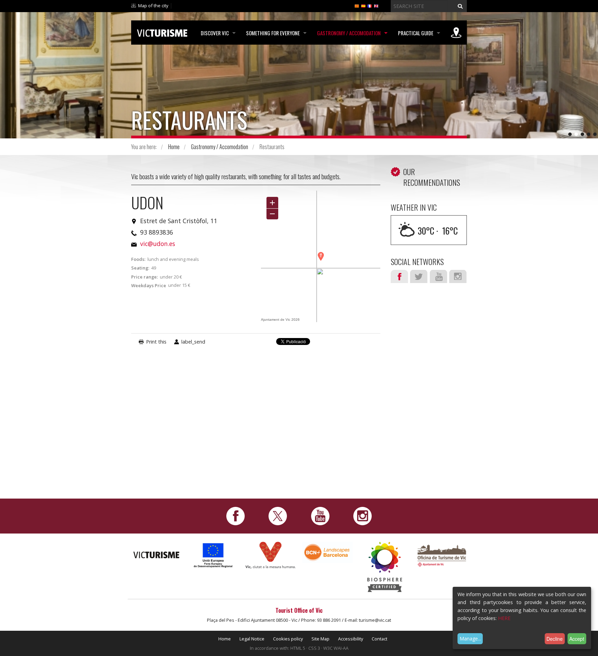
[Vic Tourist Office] (442, 555)
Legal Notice (251, 639)
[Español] (363, 5)
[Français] (369, 5)
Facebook (399, 276)
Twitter (418, 276)
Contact (379, 639)
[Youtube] (320, 515)
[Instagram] (362, 515)
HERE (504, 618)
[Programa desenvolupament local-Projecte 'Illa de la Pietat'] (213, 555)
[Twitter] (278, 515)
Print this (156, 341)
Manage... (470, 638)
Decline (554, 638)
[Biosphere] (385, 566)
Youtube (438, 276)
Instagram (457, 276)
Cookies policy (288, 639)
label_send (193, 341)
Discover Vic (215, 33)
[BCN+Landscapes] (327, 552)
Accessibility (350, 639)
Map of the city (153, 5)
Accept (576, 638)
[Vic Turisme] (162, 32)
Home (174, 147)
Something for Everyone (273, 33)
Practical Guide (415, 33)
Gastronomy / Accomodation (349, 33)
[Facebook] (235, 515)
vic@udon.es (157, 243)
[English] (376, 5)
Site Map (320, 639)
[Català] (356, 5)
